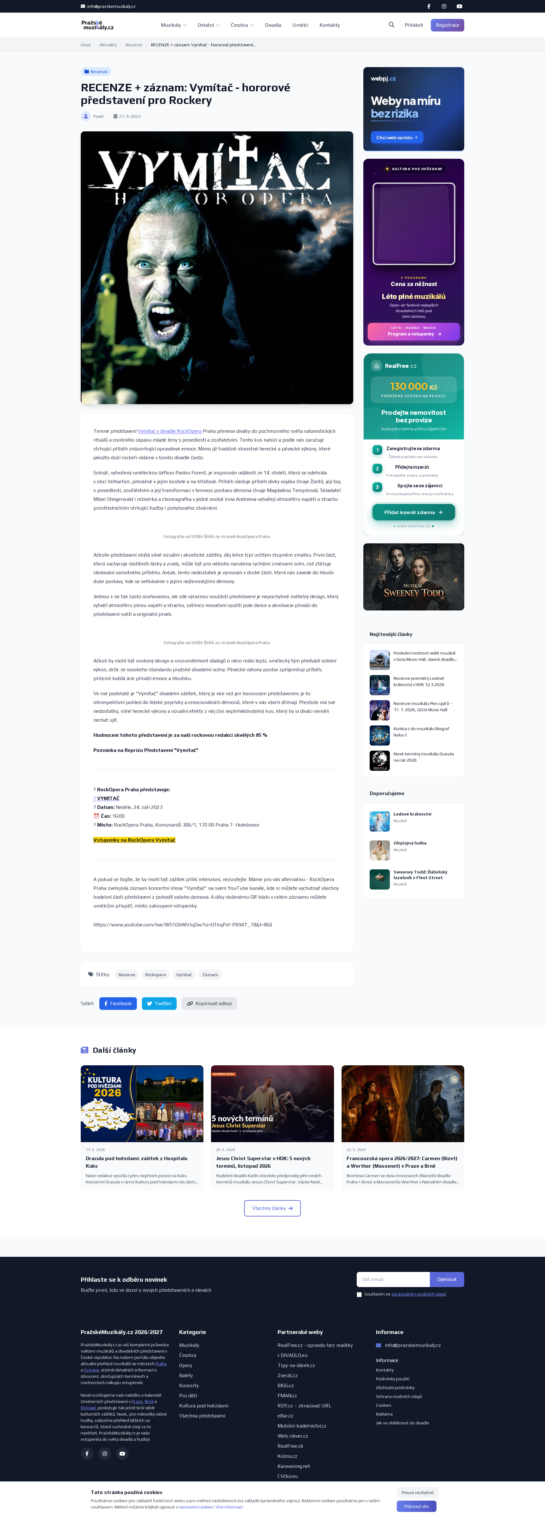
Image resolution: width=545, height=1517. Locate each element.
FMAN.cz (287, 1396)
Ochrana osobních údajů (399, 1396)
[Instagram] (444, 6)
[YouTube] (459, 6)
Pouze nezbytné (418, 1492)
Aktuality (108, 44)
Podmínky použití (392, 1378)
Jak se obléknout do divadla (402, 1422)
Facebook (121, 1003)
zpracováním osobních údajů (418, 1294)
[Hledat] (391, 25)
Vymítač (184, 974)
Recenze (134, 44)
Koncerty (189, 1385)
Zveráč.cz (288, 1375)
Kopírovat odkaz (214, 1003)
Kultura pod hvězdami (203, 1406)
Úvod (86, 44)
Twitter (163, 1003)
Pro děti (188, 1396)
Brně (149, 1401)
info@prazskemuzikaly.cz (111, 6)
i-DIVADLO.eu (293, 1355)
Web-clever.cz (293, 1436)
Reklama (384, 1414)
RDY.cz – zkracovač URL (304, 1406)
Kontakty (329, 25)
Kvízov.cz (287, 1456)
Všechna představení (202, 1416)
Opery (185, 1365)
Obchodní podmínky (395, 1387)
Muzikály (171, 25)
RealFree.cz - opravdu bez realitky (315, 1345)
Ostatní (206, 25)
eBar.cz (285, 1416)
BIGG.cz (286, 1385)
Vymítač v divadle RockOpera (170, 431)
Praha (161, 1363)
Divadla (273, 25)
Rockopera (155, 974)
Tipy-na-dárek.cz (296, 1365)
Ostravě (88, 1407)
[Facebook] (429, 6)
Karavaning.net (294, 1466)
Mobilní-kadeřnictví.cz (302, 1426)
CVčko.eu (288, 1476)
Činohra (239, 25)
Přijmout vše (416, 1506)
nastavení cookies (196, 1506)
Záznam (210, 974)
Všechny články (269, 1208)
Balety (186, 1375)
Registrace (447, 25)
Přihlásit (414, 25)
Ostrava (91, 1369)
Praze (137, 1401)
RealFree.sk (290, 1446)
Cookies (383, 1405)
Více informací (229, 1506)
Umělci (300, 25)
